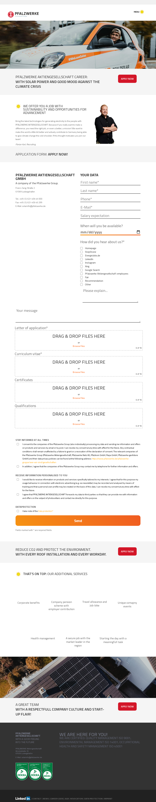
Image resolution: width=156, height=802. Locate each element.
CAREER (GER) (57, 798)
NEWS (46, 798)
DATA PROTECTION (93, 798)
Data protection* (45, 511)
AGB (67, 798)
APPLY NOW (127, 79)
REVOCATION (76, 798)
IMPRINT (108, 798)
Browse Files (79, 346)
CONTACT (36, 798)
